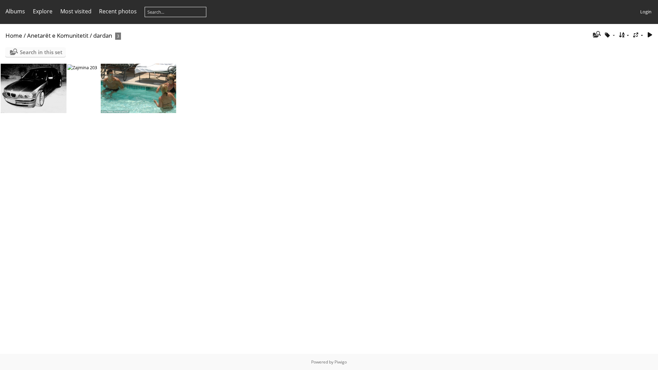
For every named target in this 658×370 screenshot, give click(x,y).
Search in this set (41, 52)
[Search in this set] (596, 35)
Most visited (76, 11)
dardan (102, 35)
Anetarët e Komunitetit (57, 35)
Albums (15, 11)
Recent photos (118, 11)
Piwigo (340, 362)
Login (645, 12)
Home (13, 35)
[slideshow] (650, 35)
